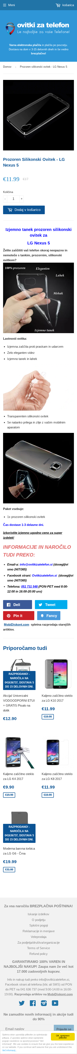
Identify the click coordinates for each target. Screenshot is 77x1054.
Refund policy (38, 953)
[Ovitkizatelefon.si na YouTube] (55, 1004)
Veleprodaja (38, 937)
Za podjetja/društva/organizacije (38, 942)
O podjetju (38, 920)
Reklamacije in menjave (39, 931)
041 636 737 (28, 989)
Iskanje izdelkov (38, 914)
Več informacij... (9, 1050)
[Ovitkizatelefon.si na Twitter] (22, 1004)
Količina (8, 192)
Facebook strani (16, 984)
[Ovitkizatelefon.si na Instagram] (44, 1004)
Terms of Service (38, 948)
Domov (7, 66)
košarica (68, 5)
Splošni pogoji (38, 925)
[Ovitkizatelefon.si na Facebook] (33, 1004)
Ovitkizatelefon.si (45, 575)
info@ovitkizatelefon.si (54, 979)
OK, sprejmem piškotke (62, 1036)
